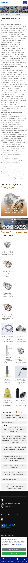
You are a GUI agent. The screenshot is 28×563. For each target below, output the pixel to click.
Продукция (10, 560)
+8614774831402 (9, 506)
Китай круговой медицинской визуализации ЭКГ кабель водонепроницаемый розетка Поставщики (14, 439)
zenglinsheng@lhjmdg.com (12, 503)
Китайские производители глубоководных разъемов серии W (14, 429)
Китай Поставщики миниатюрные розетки (14, 416)
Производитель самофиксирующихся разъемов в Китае (14, 486)
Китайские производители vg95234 (14, 466)
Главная (3, 14)
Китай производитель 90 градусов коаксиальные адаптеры (14, 458)
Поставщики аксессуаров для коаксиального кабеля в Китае (14, 449)
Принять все (14, 553)
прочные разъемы (9, 479)
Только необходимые (14, 549)
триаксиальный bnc (10, 422)
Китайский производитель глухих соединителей (14, 473)
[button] (24, 202)
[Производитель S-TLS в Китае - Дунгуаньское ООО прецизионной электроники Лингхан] (5, 3)
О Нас (17, 560)
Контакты (24, 560)
